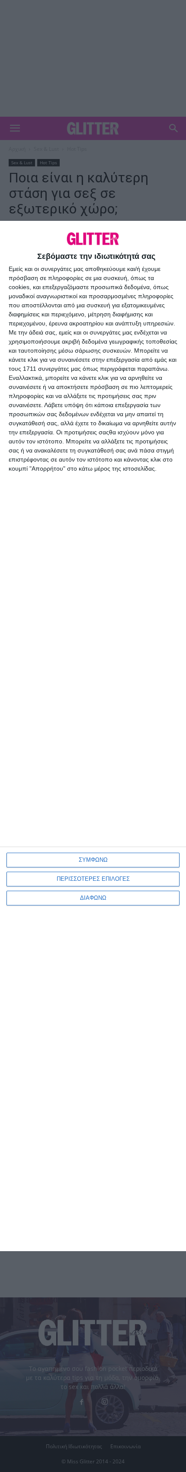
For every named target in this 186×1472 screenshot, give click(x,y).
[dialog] (93, 736)
